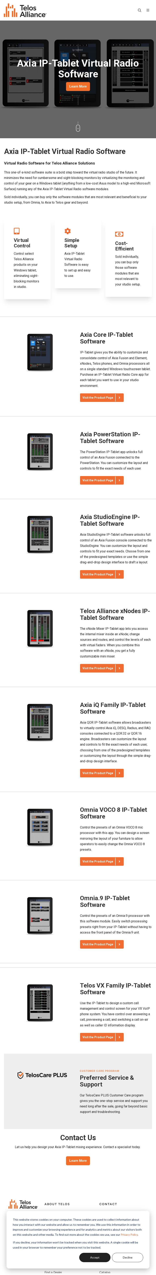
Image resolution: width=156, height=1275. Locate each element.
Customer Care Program (99, 1071)
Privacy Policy (129, 1234)
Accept (95, 1257)
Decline (127, 1257)
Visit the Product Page (97, 397)
